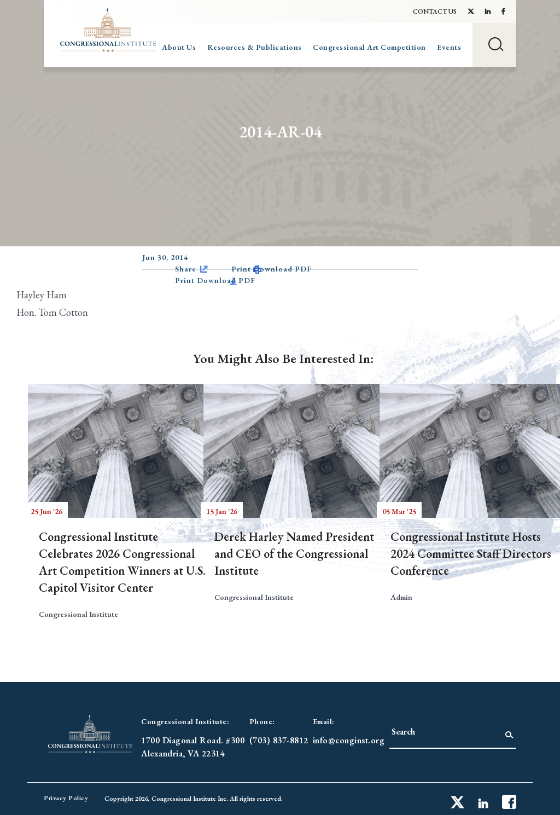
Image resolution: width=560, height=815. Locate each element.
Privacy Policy (66, 798)
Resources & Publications (254, 47)
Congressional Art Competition (369, 47)
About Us (179, 47)
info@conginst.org (349, 740)
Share (185, 268)
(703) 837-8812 (278, 740)
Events (449, 47)
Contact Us (435, 11)
